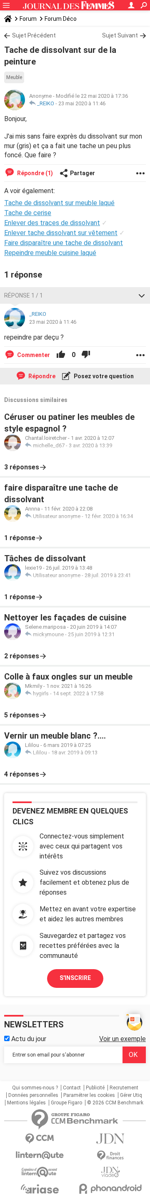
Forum (28, 18)
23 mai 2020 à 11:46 (81, 103)
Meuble (14, 77)
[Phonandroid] (110, 1188)
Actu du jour (28, 1039)
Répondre (41, 376)
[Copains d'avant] (39, 1172)
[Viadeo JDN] (110, 1172)
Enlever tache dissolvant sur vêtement (61, 233)
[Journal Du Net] (110, 1139)
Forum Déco (61, 18)
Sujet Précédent (34, 35)
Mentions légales (26, 1103)
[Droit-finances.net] (110, 1156)
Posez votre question (103, 376)
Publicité (95, 1088)
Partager (82, 173)
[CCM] (39, 1139)
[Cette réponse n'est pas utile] (85, 355)
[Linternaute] (39, 1155)
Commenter (33, 355)
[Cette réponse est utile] (60, 355)
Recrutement (124, 1088)
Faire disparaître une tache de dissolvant (63, 243)
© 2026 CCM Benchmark (115, 1103)
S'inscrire (75, 978)
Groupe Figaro (66, 1103)
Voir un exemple (122, 1039)
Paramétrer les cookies (89, 1095)
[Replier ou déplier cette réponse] (141, 295)
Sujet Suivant (120, 35)
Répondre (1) (34, 173)
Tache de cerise (27, 213)
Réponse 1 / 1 (23, 295)
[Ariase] (39, 1188)
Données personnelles (33, 1095)
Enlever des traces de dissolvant (52, 223)
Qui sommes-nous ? (35, 1088)
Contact (72, 1088)
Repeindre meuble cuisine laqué (50, 253)
